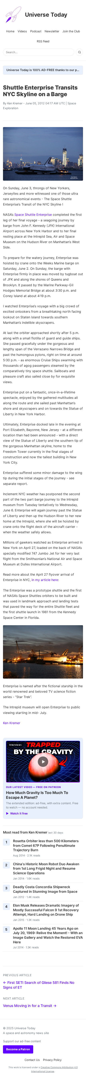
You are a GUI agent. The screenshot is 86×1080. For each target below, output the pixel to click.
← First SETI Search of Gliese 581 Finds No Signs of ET (38, 985)
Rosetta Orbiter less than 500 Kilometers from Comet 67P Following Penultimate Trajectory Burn (46, 845)
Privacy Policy (52, 1060)
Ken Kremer (14, 103)
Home (10, 31)
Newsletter (52, 31)
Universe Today (46, 14)
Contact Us (32, 1060)
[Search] (79, 52)
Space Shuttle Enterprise (33, 215)
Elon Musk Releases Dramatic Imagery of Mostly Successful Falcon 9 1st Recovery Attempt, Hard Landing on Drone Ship (46, 909)
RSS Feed (43, 41)
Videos (22, 31)
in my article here (45, 580)
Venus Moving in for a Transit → (30, 1006)
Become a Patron (18, 1049)
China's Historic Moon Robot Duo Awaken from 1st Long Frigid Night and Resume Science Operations (46, 868)
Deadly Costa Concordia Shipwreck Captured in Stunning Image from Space (45, 889)
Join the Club (71, 31)
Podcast (35, 31)
